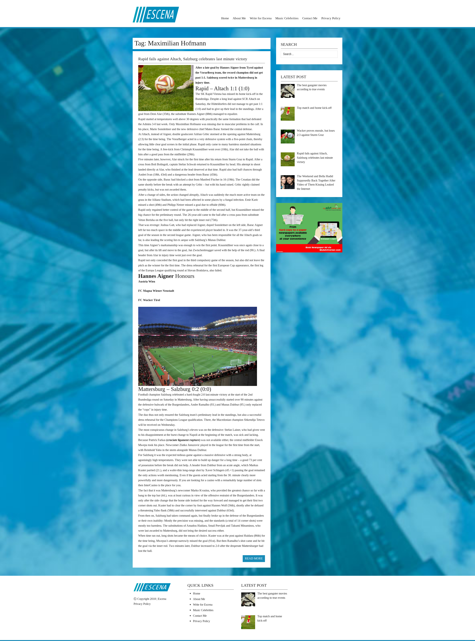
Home (225, 18)
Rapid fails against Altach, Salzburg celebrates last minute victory (192, 59)
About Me (239, 18)
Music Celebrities (287, 18)
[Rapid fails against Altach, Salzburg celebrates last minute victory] (166, 87)
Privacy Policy (330, 18)
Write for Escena (261, 18)
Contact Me (309, 18)
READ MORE (254, 558)
